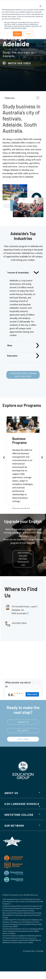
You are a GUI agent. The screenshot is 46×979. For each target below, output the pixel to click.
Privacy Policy (29, 951)
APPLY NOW (23, 739)
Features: (10, 97)
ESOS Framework (30, 938)
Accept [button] (17, 34)
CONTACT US (23, 722)
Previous (4, 457)
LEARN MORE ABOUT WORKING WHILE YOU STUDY (23, 375)
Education (12, 355)
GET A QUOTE (23, 730)
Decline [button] (28, 34)
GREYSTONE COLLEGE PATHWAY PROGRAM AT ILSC (23, 559)
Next (42, 457)
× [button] (40, 5)
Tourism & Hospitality (18, 272)
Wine (9, 345)
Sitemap (39, 951)
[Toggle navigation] (37, 97)
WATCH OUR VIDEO (19, 63)
